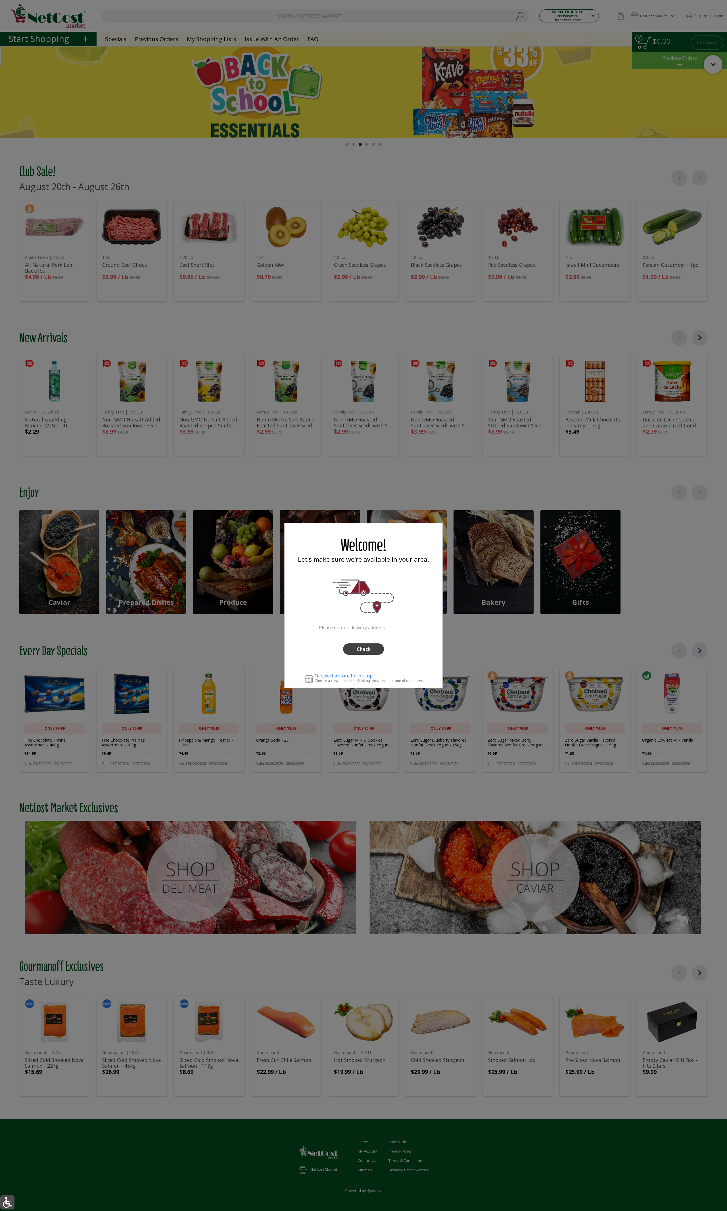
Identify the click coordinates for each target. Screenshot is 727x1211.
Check (364, 649)
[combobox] (363, 626)
